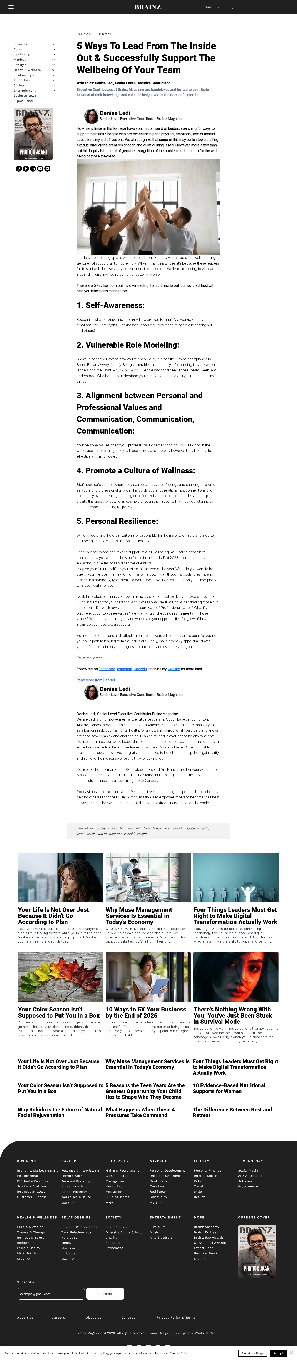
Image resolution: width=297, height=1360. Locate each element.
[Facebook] (26, 169)
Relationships (24, 75)
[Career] (53, 49)
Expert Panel (23, 101)
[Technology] (53, 80)
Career (19, 49)
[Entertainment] (53, 90)
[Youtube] (40, 169)
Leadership (22, 54)
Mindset (20, 59)
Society (19, 85)
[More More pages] (73, 1203)
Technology (22, 80)
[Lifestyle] (53, 64)
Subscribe (213, 7)
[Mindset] (53, 59)
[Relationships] (53, 75)
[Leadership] (53, 54)
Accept (278, 1353)
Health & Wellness (27, 70)
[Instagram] (19, 169)
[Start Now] (60, 928)
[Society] (53, 85)
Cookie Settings (253, 1353)
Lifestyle (20, 64)
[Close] (291, 1353)
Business (20, 44)
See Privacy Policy (175, 1353)
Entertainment (25, 90)
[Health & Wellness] (53, 70)
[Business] (53, 44)
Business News (25, 95)
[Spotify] (47, 169)
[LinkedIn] (33, 169)
